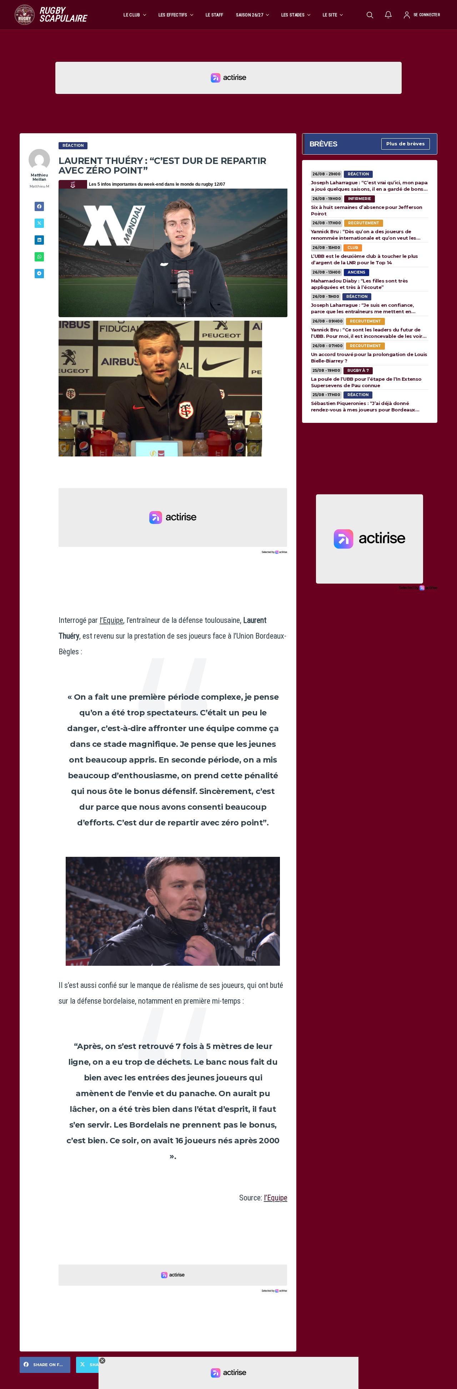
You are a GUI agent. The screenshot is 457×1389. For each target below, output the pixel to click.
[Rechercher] (370, 15)
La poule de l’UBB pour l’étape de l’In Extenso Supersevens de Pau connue (366, 382)
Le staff (215, 15)
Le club (132, 15)
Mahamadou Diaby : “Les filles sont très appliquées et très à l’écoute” (359, 284)
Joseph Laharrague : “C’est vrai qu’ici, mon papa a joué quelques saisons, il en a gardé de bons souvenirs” (369, 186)
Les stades (293, 15)
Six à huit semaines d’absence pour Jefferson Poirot (366, 210)
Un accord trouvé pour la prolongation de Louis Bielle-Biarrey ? (369, 357)
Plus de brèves (405, 143)
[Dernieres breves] (388, 15)
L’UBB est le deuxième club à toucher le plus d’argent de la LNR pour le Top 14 (364, 259)
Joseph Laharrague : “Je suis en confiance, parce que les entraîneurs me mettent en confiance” (362, 308)
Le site (330, 15)
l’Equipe (275, 1197)
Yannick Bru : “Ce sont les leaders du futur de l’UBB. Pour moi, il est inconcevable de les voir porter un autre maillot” (366, 333)
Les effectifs (173, 15)
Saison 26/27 (249, 15)
